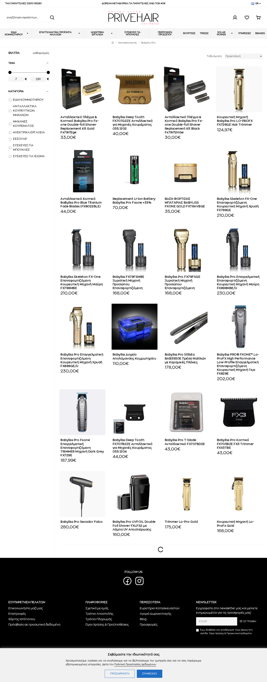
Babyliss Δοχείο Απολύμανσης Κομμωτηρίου (134, 356)
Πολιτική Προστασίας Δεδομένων (135, 664)
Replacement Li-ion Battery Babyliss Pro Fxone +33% (134, 201)
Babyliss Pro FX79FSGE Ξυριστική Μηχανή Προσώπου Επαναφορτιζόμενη (182, 282)
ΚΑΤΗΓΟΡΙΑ (16, 91)
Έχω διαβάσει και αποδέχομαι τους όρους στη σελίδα (226, 632)
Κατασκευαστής (127, 43)
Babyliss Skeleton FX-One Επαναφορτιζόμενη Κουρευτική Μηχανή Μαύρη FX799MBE (81, 282)
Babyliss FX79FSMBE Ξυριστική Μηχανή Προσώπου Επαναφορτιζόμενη (128, 282)
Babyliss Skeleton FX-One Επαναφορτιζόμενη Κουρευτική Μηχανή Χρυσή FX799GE (238, 205)
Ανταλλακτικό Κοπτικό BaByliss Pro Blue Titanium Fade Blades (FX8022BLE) (81, 203)
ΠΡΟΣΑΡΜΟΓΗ (119, 673)
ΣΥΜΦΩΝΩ (149, 673)
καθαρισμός (41, 53)
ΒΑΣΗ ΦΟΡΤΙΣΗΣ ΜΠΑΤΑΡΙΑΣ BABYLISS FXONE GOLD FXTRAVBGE (185, 203)
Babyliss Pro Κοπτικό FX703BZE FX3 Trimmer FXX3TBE (235, 444)
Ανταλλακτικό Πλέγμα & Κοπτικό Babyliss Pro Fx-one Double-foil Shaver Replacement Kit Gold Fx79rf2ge (79, 125)
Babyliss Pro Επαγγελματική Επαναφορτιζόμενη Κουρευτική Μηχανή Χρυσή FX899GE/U (81, 360)
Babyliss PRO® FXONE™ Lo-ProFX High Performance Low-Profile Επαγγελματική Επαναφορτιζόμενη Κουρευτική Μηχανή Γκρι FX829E (238, 364)
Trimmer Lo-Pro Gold (181, 521)
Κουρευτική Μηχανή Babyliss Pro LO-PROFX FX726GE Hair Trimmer (235, 121)
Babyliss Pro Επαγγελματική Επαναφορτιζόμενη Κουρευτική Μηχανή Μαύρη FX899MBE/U (238, 282)
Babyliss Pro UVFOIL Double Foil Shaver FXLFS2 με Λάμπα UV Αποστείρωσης (134, 525)
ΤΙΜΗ (11, 63)
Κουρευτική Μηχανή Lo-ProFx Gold (235, 523)
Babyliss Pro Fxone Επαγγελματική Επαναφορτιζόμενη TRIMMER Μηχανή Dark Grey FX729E (82, 448)
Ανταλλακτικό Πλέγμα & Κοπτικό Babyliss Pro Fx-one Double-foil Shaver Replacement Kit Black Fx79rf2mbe (184, 125)
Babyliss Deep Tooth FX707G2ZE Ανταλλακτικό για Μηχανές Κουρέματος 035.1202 (133, 123)
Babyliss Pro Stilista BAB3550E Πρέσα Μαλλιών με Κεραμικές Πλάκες (185, 358)
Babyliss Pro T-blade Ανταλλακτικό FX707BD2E (185, 442)
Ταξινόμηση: (214, 56)
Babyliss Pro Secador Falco (81, 521)
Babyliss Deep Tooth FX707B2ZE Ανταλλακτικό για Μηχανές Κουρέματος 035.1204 (133, 446)
